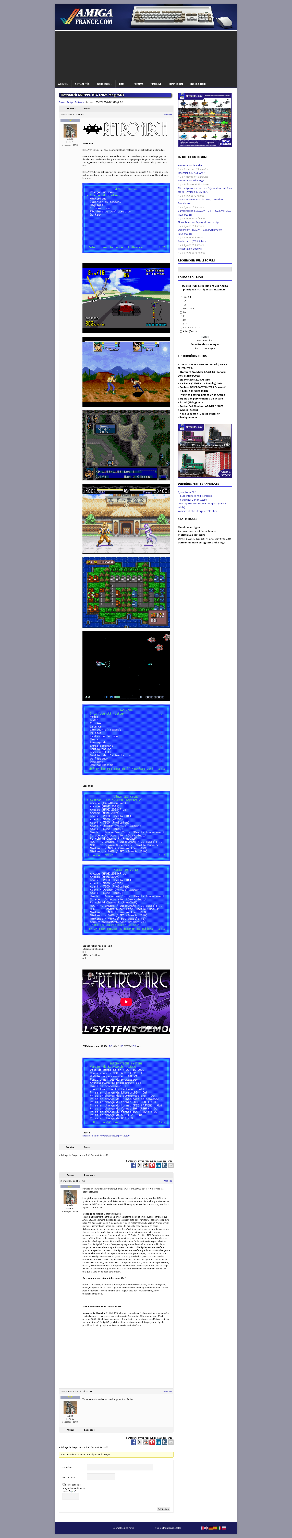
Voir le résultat (205, 340)
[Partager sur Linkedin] (158, 1165)
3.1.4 (185, 323)
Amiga (70, 102)
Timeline (156, 84)
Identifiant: (68, 1467)
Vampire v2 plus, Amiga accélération (197, 511)
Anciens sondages (205, 348)
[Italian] (219, 1527)
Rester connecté (73, 1484)
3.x (184, 319)
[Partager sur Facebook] (133, 1165)
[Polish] (224, 1527)
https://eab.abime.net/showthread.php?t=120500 (105, 1135)
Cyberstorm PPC (187, 492)
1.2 (184, 300)
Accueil (63, 84)
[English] (206, 1527)
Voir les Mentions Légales (168, 1527)
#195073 (167, 114)
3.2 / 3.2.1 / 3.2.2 (191, 327)
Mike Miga (219, 542)
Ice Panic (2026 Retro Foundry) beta (201, 383)
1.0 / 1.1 (186, 297)
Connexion (175, 84)
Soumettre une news (123, 1527)
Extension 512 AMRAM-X (191, 172)
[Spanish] (215, 1527)
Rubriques (103, 84)
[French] (202, 1527)
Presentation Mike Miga (191, 180)
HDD (110, 1046)
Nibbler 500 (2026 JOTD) (194, 391)
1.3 (184, 304)
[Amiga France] (146, 27)
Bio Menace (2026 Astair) (192, 241)
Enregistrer (198, 84)
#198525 (167, 1391)
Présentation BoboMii (190, 248)
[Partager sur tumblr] (164, 1165)
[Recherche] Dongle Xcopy (192, 499)
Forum (62, 102)
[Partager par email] (171, 1165)
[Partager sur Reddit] (146, 1165)
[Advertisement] (146, 55)
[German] (211, 1527)
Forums (138, 84)
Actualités (82, 84)
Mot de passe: (69, 1477)
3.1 (184, 316)
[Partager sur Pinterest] (152, 1165)
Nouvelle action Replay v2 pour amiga (198, 222)
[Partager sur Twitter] (139, 1165)
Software (79, 102)
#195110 (167, 1180)
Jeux (121, 84)
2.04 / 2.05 (188, 308)
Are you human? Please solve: (74, 1490)
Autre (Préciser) (190, 331)
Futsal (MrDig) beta (191, 402)
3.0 (184, 312)
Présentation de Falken (190, 165)
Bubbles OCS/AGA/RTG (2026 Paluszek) (203, 387)
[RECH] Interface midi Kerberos (195, 495)
